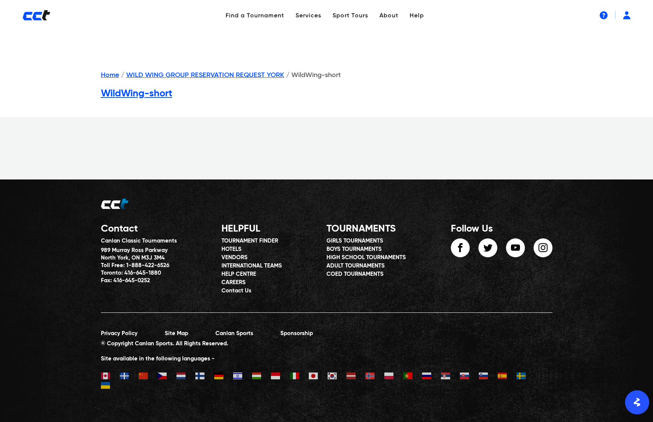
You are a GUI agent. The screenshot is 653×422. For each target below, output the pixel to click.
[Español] (507, 377)
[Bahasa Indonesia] (280, 377)
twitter (487, 247)
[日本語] (318, 377)
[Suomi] (204, 377)
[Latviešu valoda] (356, 377)
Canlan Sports (234, 333)
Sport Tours (350, 16)
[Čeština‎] (167, 377)
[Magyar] (261, 377)
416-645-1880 (142, 273)
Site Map (176, 333)
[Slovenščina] (488, 377)
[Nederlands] (185, 377)
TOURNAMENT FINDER (249, 241)
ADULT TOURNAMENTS (355, 266)
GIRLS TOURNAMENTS (354, 241)
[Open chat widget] (637, 402)
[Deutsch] (223, 377)
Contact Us (236, 291)
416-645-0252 (131, 280)
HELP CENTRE (238, 274)
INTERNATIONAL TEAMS (251, 266)
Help (417, 16)
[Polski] (393, 377)
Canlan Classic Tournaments (139, 241)
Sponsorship (296, 333)
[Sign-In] (626, 15)
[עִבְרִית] (242, 377)
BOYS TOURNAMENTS (354, 249)
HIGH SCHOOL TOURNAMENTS (366, 257)
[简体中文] (148, 377)
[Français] (129, 377)
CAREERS (233, 282)
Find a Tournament (255, 16)
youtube (515, 247)
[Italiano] (299, 377)
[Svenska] (526, 377)
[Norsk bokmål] (374, 377)
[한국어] (337, 377)
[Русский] (431, 377)
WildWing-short (136, 94)
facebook (460, 247)
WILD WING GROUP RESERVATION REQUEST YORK (205, 75)
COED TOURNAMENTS (355, 274)
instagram (543, 247)
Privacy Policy (119, 333)
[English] (110, 377)
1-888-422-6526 (147, 265)
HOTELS (231, 249)
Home (110, 75)
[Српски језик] (450, 377)
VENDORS (234, 257)
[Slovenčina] (469, 377)
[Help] (604, 15)
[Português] (412, 377)
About (388, 16)
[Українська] (110, 386)
